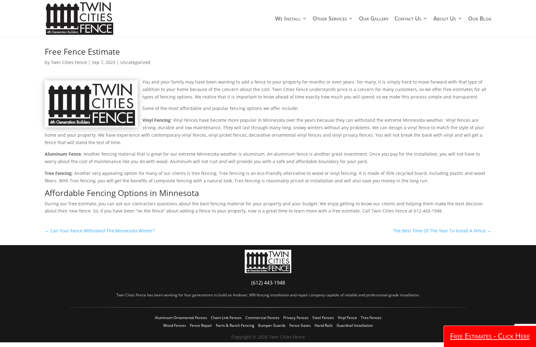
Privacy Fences (296, 317)
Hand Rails (324, 325)
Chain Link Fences (226, 317)
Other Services (330, 19)
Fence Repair (201, 325)
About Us (444, 19)
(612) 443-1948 (268, 282)
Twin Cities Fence (69, 62)
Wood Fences (174, 325)
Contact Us (408, 19)
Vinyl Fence (347, 317)
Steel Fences (323, 317)
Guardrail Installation (355, 325)
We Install (288, 19)
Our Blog (479, 19)
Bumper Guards (272, 325)
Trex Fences (371, 317)
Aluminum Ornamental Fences (181, 317)
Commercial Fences (262, 317)
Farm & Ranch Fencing (235, 325)
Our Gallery (374, 19)
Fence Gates (300, 325)
